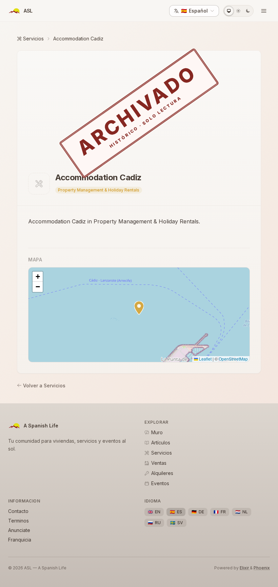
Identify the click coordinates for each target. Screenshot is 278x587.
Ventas (158, 463)
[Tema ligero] (238, 11)
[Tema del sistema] (229, 11)
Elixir (245, 567)
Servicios (33, 38)
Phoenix (262, 567)
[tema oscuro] (248, 11)
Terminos (18, 521)
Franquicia (19, 540)
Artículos (160, 442)
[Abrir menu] (264, 11)
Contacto (18, 511)
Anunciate (19, 530)
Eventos (160, 483)
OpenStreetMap (233, 359)
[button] (139, 308)
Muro (157, 432)
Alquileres (162, 473)
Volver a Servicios (44, 385)
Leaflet (205, 359)
